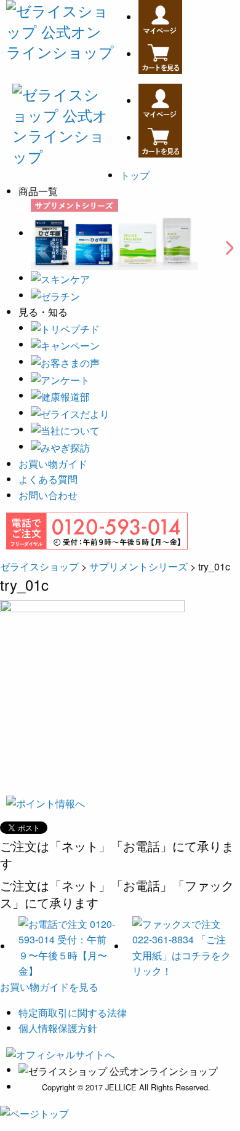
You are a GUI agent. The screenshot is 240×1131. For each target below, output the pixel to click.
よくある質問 (48, 479)
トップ (135, 175)
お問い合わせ (48, 495)
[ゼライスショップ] (60, 28)
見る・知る (43, 313)
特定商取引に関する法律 (72, 1012)
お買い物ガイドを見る (49, 987)
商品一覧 (38, 192)
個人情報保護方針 (57, 1028)
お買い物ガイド (52, 464)
